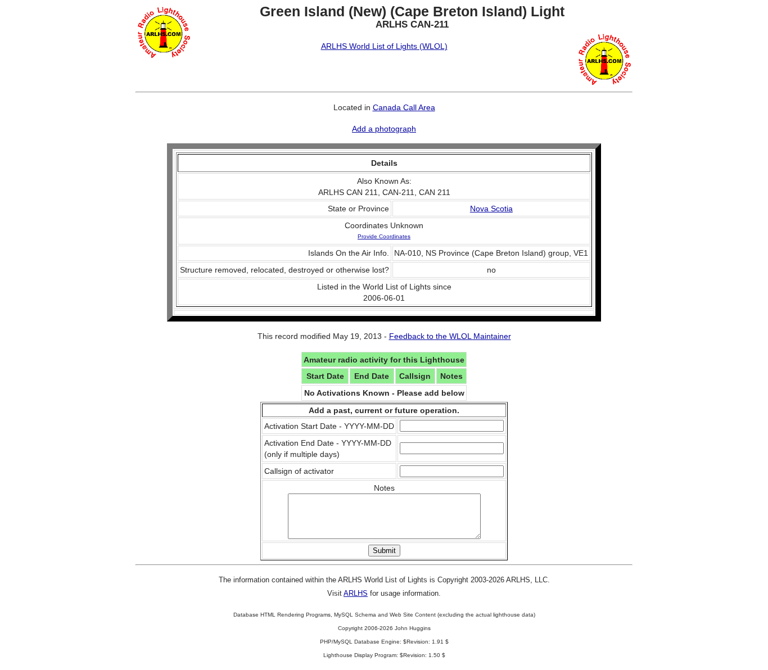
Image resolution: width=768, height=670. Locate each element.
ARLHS (356, 593)
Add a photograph (384, 128)
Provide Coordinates (384, 236)
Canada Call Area (404, 107)
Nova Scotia (491, 208)
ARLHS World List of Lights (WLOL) (384, 46)
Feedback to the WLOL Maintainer (450, 336)
